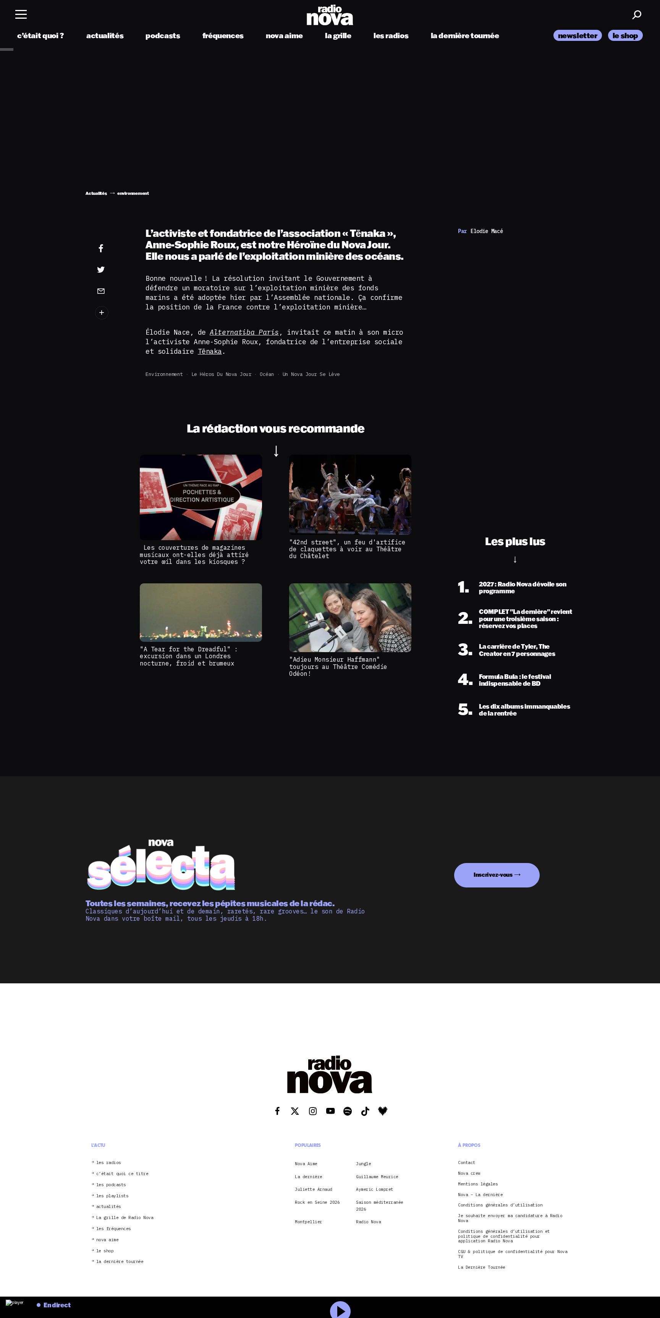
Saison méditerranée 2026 (379, 1206)
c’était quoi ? (40, 35)
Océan (267, 374)
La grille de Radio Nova (125, 1217)
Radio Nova (368, 1221)
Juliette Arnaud (313, 1189)
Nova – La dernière (480, 1194)
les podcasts (111, 1184)
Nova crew (469, 1173)
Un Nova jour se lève (311, 374)
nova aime (284, 35)
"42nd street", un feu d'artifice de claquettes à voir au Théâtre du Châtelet (347, 549)
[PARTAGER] (112, 269)
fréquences (223, 35)
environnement (164, 374)
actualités (104, 35)
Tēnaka (210, 351)
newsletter (577, 35)
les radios (391, 35)
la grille (338, 35)
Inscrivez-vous (493, 874)
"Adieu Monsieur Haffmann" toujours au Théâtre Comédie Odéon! (338, 666)
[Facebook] (112, 248)
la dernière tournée (465, 35)
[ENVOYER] (112, 290)
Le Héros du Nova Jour (221, 374)
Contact (467, 1162)
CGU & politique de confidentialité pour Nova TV (512, 1254)
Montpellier (308, 1221)
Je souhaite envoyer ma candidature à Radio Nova (510, 1218)
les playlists (112, 1195)
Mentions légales (478, 1184)
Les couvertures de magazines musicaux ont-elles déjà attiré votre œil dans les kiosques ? (194, 554)
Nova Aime (306, 1163)
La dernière (308, 1176)
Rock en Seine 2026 (317, 1202)
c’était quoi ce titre (122, 1173)
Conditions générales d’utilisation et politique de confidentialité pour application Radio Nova (504, 1236)
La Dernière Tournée (481, 1267)
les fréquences (113, 1228)
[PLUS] (112, 312)
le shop (625, 35)
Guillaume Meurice (377, 1176)
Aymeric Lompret (374, 1189)
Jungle (363, 1163)
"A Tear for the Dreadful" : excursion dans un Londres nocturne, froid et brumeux (189, 656)
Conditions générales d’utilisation (500, 1205)
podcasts (163, 35)
